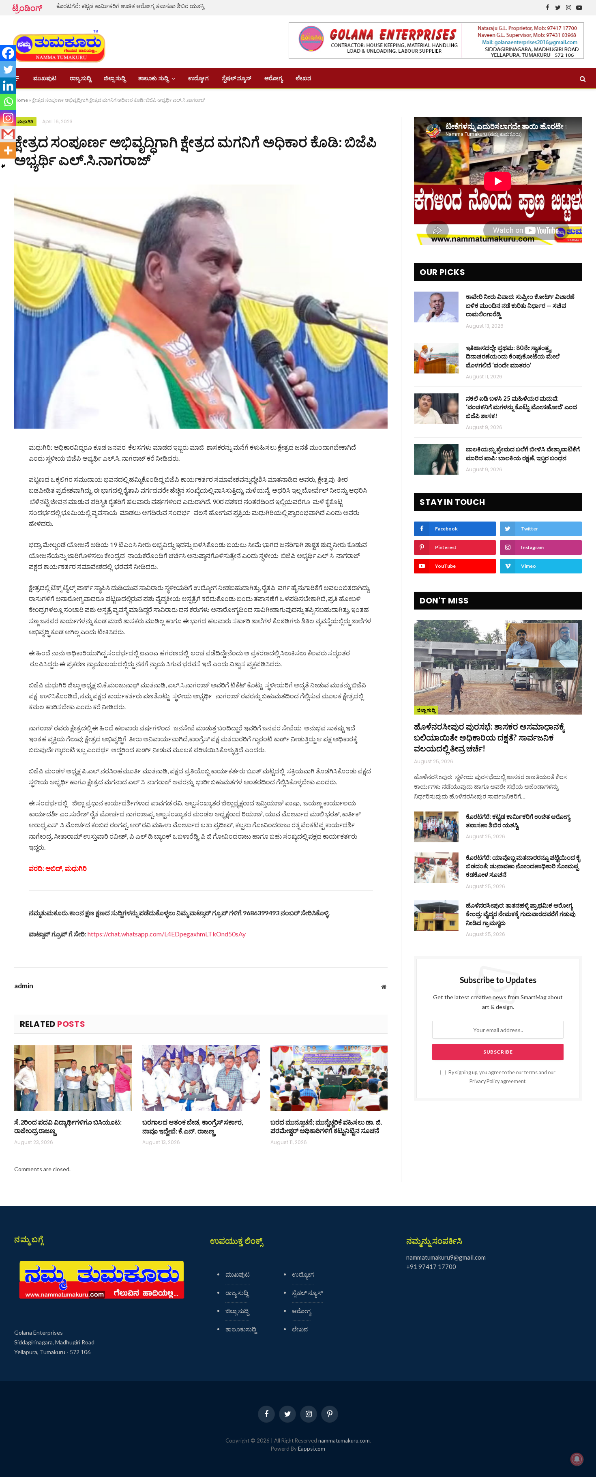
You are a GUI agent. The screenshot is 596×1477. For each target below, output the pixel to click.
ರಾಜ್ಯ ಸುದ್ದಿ (80, 78)
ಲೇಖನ (303, 78)
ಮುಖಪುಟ (45, 78)
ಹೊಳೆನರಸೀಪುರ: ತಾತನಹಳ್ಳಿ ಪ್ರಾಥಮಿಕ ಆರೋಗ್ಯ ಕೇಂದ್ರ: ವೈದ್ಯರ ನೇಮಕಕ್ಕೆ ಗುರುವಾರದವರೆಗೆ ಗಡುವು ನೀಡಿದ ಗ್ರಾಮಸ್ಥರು (521, 914)
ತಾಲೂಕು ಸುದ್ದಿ (153, 78)
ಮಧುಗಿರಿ (25, 121)
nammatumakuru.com (344, 1440)
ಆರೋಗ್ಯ (273, 78)
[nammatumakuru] (59, 42)
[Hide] (3, 166)
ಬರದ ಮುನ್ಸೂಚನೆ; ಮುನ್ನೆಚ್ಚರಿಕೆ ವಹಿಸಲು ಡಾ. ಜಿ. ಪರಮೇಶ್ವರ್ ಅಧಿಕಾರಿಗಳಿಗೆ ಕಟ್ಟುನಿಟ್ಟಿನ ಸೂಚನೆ (326, 1126)
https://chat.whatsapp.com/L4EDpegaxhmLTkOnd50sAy (167, 934)
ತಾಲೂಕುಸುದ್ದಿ (240, 1329)
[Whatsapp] (8, 102)
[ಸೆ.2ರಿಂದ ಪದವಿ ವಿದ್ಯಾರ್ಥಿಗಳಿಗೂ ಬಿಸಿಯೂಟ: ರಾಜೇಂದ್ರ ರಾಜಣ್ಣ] (73, 1078)
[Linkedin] (8, 85)
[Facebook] (8, 53)
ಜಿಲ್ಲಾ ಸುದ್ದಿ (114, 78)
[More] (8, 150)
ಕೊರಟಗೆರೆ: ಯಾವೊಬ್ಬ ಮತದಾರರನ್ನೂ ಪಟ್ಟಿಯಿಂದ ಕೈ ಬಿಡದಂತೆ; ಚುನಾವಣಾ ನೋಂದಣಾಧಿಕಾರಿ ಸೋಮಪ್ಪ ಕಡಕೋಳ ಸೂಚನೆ (523, 866)
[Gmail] (8, 134)
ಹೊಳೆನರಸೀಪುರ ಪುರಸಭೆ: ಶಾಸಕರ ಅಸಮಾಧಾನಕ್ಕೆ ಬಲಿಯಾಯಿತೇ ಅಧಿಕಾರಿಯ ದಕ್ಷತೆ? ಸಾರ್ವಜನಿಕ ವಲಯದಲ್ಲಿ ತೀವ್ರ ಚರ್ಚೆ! (489, 737)
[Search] (582, 78)
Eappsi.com (311, 1448)
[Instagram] (8, 118)
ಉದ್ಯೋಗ (198, 78)
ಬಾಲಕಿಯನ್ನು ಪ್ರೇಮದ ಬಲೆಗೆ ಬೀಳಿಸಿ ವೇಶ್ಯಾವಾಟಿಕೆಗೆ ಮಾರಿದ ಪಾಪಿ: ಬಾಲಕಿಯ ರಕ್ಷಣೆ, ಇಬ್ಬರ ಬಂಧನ (523, 453)
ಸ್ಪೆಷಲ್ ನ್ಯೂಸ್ (236, 78)
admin (23, 986)
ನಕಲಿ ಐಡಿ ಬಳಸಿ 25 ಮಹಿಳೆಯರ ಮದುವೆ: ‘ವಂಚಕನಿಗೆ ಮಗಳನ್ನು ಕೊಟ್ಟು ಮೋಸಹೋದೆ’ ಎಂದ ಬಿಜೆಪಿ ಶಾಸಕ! (521, 407)
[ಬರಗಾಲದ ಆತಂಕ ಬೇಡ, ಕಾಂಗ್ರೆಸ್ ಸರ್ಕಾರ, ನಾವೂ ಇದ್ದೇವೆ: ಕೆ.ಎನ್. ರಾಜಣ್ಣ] (201, 1078)
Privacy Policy (485, 1081)
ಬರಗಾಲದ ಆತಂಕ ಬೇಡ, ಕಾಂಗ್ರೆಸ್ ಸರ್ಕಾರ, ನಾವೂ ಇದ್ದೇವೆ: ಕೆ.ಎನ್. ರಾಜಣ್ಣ (192, 1126)
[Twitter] (8, 69)
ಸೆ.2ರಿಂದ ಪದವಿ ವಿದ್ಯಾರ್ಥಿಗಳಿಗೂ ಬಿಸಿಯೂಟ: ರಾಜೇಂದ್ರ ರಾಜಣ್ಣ (68, 1126)
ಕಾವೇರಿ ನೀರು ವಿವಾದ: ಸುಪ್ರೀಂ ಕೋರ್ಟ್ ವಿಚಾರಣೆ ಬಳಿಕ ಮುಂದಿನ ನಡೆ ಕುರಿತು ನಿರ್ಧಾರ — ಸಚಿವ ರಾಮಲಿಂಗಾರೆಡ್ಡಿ (520, 305)
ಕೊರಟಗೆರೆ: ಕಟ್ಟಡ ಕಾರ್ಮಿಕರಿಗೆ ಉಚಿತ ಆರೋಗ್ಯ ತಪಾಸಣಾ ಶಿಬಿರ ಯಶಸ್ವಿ (130, 5)
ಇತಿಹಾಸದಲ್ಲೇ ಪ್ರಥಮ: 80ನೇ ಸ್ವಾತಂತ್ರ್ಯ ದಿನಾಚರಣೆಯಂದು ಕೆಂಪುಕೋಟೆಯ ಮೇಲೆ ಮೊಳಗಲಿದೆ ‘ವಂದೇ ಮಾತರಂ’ (513, 356)
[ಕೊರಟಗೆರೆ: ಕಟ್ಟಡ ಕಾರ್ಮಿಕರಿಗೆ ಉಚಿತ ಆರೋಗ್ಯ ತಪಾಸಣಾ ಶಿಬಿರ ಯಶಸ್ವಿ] (436, 826)
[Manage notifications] (576, 1459)
